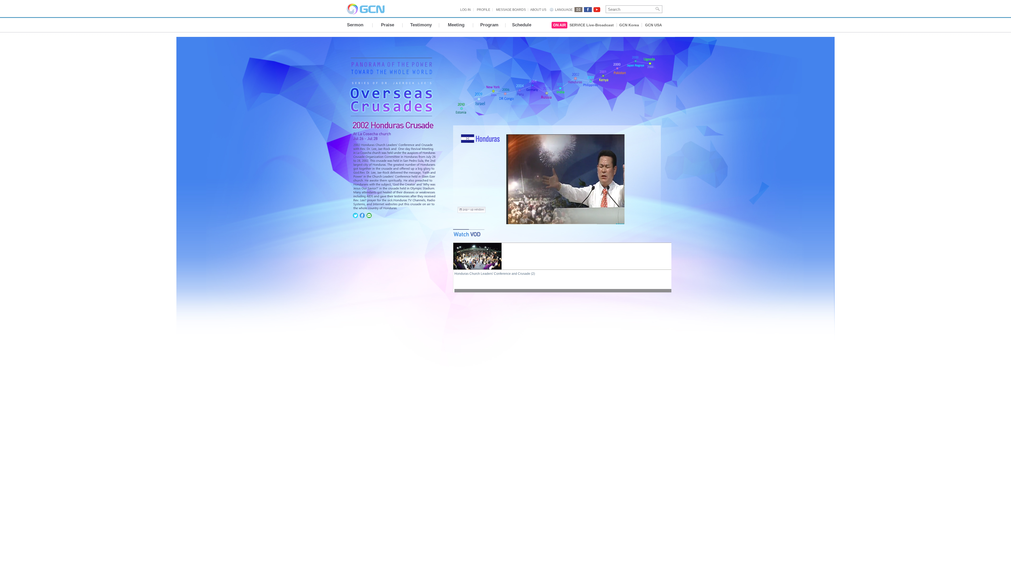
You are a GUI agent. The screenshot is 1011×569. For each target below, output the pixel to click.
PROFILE (483, 10)
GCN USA (653, 25)
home (390, 109)
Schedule (521, 24)
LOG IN (465, 10)
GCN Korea (629, 25)
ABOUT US (538, 10)
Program (489, 24)
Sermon (355, 24)
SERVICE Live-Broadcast (591, 25)
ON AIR (559, 25)
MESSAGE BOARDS (511, 10)
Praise (387, 24)
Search (657, 9)
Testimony (421, 24)
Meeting (456, 24)
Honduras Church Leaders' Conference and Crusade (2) (494, 274)
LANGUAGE (564, 10)
